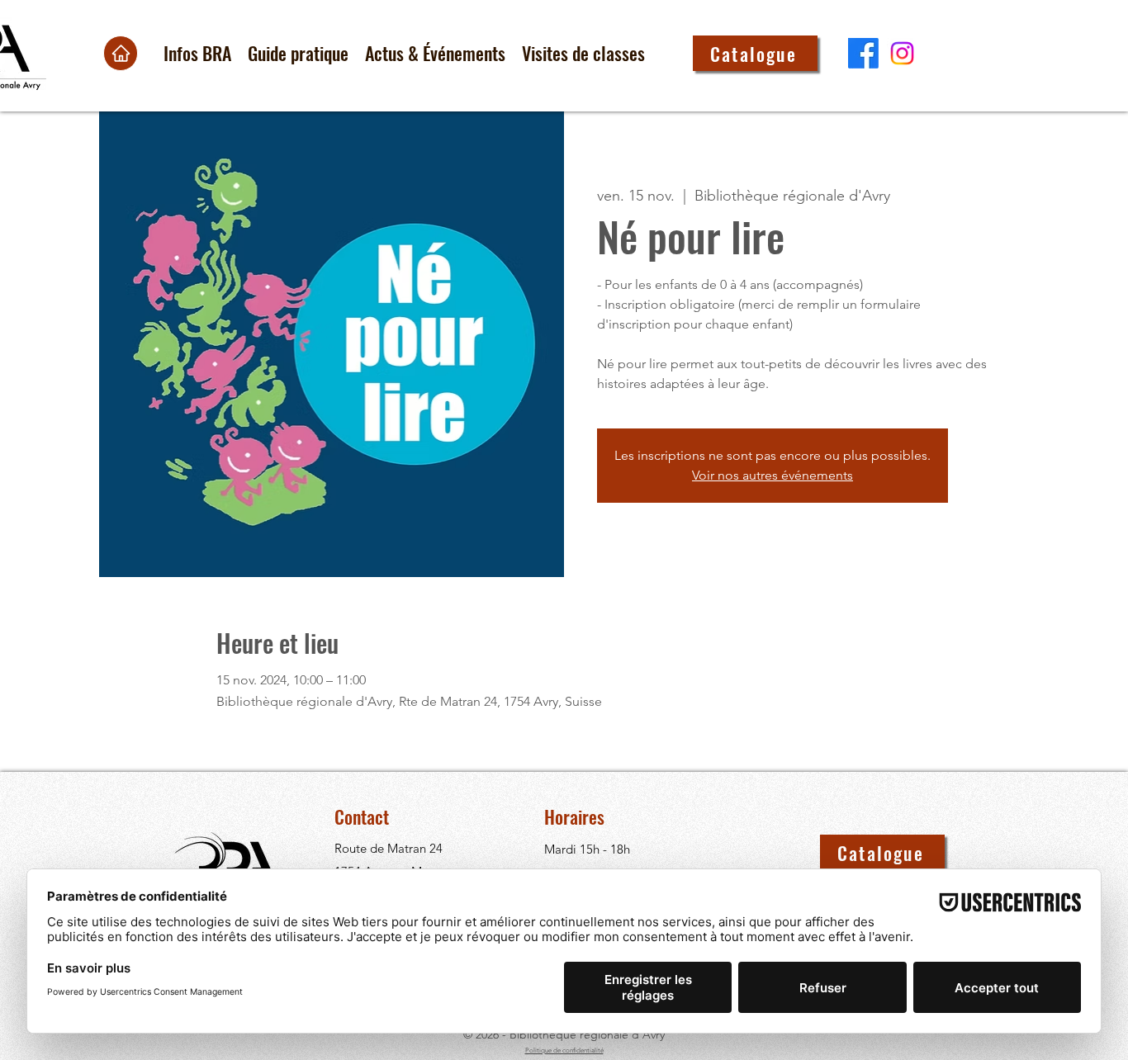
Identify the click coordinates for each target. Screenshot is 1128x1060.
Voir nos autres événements (772, 475)
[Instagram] (902, 53)
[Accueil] (120, 53)
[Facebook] (863, 53)
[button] (197, 53)
